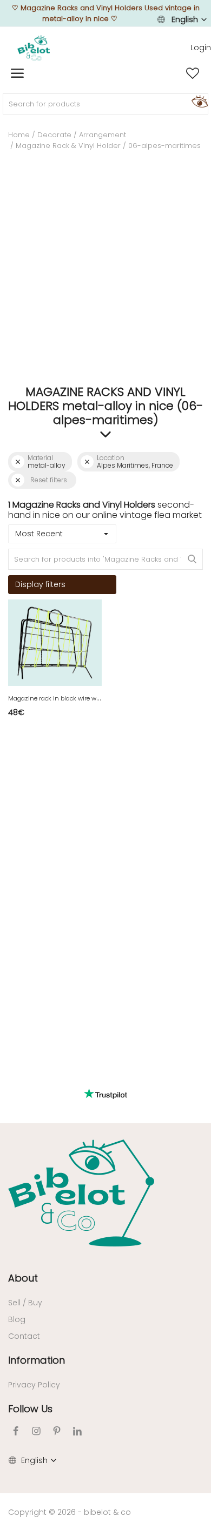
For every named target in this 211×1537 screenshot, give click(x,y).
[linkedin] (77, 1430)
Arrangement (102, 135)
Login (200, 47)
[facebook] (15, 1430)
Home (19, 135)
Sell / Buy (25, 1302)
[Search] (198, 101)
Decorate (54, 135)
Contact (24, 1336)
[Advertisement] (105, 271)
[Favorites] (193, 73)
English (184, 19)
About (23, 1278)
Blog (16, 1319)
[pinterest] (56, 1430)
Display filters (40, 584)
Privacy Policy (34, 1384)
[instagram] (36, 1430)
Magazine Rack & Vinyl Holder (68, 145)
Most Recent (39, 533)
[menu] (17, 73)
